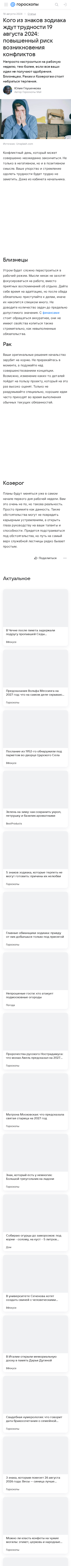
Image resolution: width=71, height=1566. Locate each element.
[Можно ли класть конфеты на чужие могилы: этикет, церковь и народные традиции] (35, 1525)
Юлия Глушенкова (27, 88)
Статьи (32, 13)
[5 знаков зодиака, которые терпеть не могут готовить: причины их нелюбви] (35, 859)
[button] (35, 119)
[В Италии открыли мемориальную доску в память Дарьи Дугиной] (35, 1343)
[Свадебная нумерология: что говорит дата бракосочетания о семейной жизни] (35, 1404)
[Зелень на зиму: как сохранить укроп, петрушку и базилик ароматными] (35, 799)
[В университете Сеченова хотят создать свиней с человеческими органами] (35, 1283)
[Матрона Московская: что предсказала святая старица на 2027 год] (35, 1101)
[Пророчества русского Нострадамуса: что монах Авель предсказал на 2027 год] (35, 1041)
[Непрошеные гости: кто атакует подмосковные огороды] (35, 980)
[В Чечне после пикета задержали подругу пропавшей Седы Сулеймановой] (35, 617)
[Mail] (13, 4)
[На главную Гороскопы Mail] (26, 4)
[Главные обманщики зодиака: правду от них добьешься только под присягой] (35, 920)
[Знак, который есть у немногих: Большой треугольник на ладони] (35, 1162)
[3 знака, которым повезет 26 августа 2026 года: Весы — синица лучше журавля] (35, 1464)
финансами (51, 313)
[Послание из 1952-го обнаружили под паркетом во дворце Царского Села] (35, 738)
